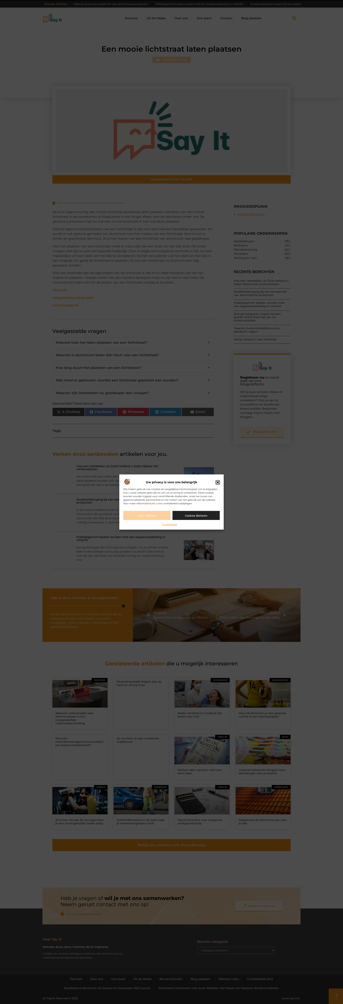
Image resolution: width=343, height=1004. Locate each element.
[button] (218, 482)
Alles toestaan (147, 515)
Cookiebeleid (169, 524)
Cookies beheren (196, 515)
